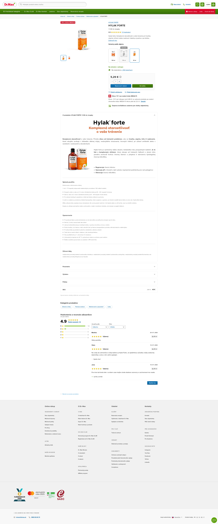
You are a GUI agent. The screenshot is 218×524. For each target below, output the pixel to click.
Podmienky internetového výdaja (120, 461)
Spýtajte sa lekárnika (117, 421)
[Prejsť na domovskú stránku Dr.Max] (10, 4)
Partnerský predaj (83, 470)
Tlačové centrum (116, 432)
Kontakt (147, 415)
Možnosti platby (49, 421)
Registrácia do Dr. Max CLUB (86, 439)
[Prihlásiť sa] (202, 4)
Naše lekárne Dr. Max (84, 418)
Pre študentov (149, 439)
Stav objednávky (62, 11)
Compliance (114, 467)
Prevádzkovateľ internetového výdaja (121, 458)
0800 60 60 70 (35, 517)
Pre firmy (47, 427)
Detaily (143, 101)
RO (202, 517)
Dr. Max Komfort (41, 11)
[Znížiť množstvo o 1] (112, 81)
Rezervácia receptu (77, 11)
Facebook (147, 456)
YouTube (147, 453)
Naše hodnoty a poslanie (85, 424)
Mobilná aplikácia (50, 456)
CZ (197, 517)
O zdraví (80, 456)
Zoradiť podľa (95, 324)
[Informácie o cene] (120, 77)
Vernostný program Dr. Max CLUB (87, 435)
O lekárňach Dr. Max (83, 415)
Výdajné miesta (49, 424)
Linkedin (147, 462)
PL (199, 517)
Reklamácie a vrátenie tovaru (53, 434)
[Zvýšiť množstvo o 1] (119, 81)
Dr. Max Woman (82, 450)
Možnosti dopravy (50, 418)
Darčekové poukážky (51, 431)
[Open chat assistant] (214, 520)
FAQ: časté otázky (150, 421)
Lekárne (52, 11)
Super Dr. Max (82, 421)
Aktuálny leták (49, 445)
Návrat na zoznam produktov (70, 394)
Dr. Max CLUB (29, 11)
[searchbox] (52, 4)
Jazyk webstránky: (165, 517)
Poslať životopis (149, 435)
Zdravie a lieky (66, 306)
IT (203, 517)
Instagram (147, 450)
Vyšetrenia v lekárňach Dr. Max (120, 418)
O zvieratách (81, 453)
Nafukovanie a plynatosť (96, 306)
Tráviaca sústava (80, 306)
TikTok (147, 459)
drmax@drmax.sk (21, 517)
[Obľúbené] (197, 4)
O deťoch (80, 459)
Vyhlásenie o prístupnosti (118, 464)
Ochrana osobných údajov (118, 455)
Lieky (109, 306)
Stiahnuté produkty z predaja (119, 443)
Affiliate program (82, 473)
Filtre (110, 324)
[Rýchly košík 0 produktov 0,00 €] (213, 4)
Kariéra (147, 432)
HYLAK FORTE (113, 22)
